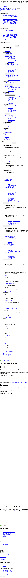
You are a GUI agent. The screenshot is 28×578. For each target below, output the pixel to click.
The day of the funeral (12, 72)
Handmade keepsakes (12, 117)
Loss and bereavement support (11, 131)
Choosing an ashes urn (10, 94)
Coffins (12, 382)
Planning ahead (8, 83)
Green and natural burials (13, 60)
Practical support (8, 132)
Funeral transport (11, 68)
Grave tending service (9, 127)
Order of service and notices (13, 69)
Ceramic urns (10, 99)
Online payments (11, 77)
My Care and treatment (12, 88)
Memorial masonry (9, 123)
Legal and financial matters (13, 89)
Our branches (5, 544)
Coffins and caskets (12, 66)
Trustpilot (2, 11)
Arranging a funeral (7, 533)
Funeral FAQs (11, 62)
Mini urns (10, 121)
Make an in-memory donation (14, 80)
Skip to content (3, 10)
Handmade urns (11, 100)
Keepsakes (8, 114)
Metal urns (10, 102)
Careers (6, 138)
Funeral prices (11, 76)
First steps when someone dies (11, 48)
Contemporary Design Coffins (20, 382)
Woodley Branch (6, 24)
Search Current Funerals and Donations (11, 44)
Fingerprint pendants (12, 110)
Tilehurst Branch (6, 22)
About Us (7, 134)
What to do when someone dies (9, 532)
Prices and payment (9, 74)
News (4, 537)
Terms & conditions (7, 570)
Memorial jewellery (9, 104)
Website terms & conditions (8, 571)
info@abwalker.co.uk (4, 554)
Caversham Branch (7, 16)
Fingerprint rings (11, 111)
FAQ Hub (5, 536)
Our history (7, 135)
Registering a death (9, 49)
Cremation (10, 57)
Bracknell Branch (6, 15)
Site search (2, 141)
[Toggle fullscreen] (1, 576)
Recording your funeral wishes (14, 87)
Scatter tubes (10, 103)
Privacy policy (6, 572)
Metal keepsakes (11, 120)
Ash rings (10, 109)
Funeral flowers (11, 70)
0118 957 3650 (15, 510)
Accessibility (5, 574)
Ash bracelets (10, 106)
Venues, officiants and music (14, 65)
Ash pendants (10, 108)
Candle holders (11, 116)
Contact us (7, 51)
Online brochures (11, 78)
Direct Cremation (11, 58)
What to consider (9, 85)
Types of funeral (9, 54)
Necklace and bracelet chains (14, 112)
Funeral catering (11, 71)
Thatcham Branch (6, 21)
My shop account (6, 539)
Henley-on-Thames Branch (8, 17)
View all (7, 93)
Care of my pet (11, 91)
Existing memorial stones (10, 126)
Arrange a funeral (8, 53)
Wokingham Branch (7, 23)
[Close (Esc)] (4, 576)
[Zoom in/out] (0, 576)
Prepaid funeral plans (9, 82)
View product (6, 425)
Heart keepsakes (11, 118)
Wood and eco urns (12, 98)
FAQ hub (7, 137)
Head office (2, 559)
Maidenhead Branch (7, 19)
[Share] (3, 576)
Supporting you (8, 129)
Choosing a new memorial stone (11, 124)
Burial (9, 59)
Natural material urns (12, 97)
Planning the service (9, 63)
